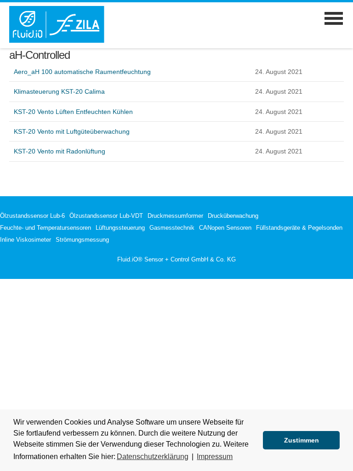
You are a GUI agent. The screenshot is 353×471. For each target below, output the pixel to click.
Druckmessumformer (175, 215)
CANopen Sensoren (225, 227)
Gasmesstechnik (171, 227)
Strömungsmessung (82, 239)
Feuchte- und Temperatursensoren (45, 227)
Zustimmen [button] (301, 440)
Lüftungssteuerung (120, 227)
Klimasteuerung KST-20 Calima (59, 91)
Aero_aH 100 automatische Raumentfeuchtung (82, 71)
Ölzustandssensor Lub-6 (32, 215)
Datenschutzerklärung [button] (152, 456)
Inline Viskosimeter (25, 239)
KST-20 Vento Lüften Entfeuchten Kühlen (73, 111)
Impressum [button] (215, 456)
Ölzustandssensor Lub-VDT (106, 215)
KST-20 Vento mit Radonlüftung (59, 151)
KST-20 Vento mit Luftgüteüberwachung (72, 131)
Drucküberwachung (233, 215)
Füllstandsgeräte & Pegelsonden (299, 227)
